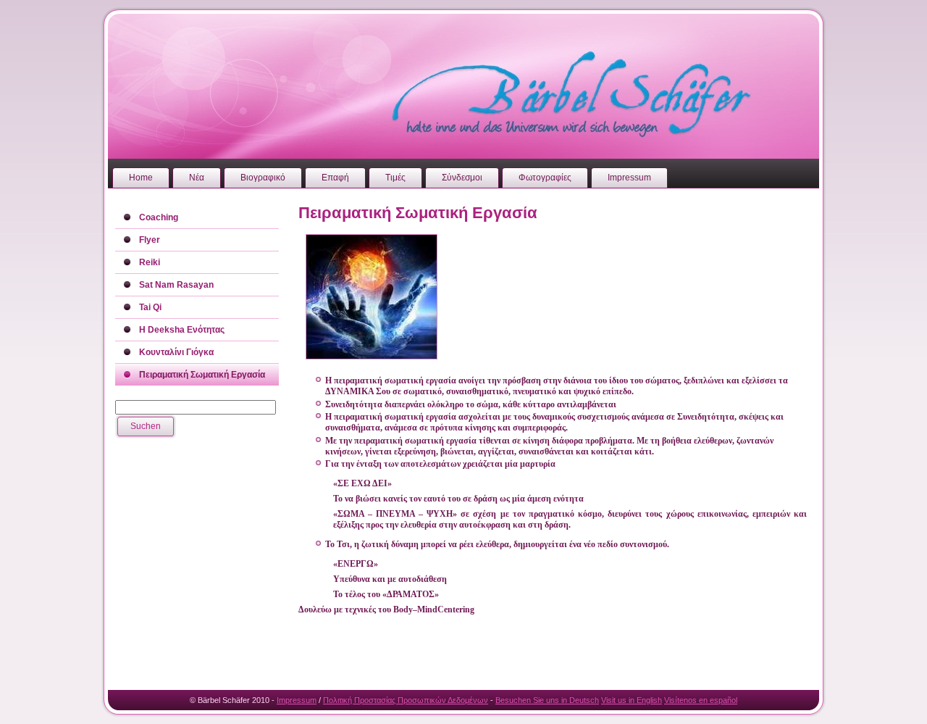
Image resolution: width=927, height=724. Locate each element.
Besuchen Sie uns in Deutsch (547, 700)
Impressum (296, 700)
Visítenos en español (700, 700)
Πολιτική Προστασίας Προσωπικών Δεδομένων (405, 700)
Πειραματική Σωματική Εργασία (417, 213)
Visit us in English (631, 700)
